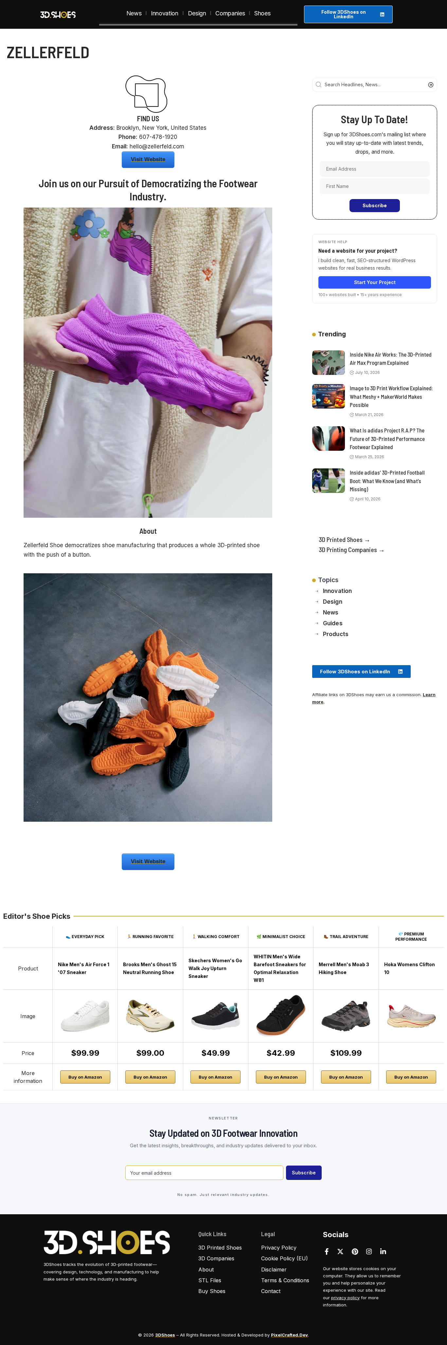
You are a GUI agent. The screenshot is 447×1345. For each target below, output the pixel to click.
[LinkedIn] (383, 1251)
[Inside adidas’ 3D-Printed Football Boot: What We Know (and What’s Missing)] (328, 480)
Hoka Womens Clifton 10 (409, 968)
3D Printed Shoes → (344, 539)
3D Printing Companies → (352, 549)
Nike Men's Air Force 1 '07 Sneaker (83, 968)
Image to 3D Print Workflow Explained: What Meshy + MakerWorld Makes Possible (391, 396)
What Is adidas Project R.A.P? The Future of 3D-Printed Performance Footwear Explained (387, 438)
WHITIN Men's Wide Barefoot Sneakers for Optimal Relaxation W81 (280, 968)
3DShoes (165, 1334)
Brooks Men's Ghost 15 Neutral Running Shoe (150, 968)
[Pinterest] (355, 1251)
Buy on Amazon (85, 1077)
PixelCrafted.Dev (289, 1334)
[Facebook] (327, 1251)
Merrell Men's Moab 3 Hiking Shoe (344, 968)
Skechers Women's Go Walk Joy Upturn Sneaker (215, 968)
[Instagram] (369, 1251)
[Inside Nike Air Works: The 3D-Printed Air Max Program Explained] (328, 362)
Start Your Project (375, 282)
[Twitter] (340, 1251)
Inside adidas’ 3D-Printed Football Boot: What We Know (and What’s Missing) (387, 480)
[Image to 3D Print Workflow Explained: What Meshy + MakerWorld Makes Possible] (328, 396)
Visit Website (148, 159)
